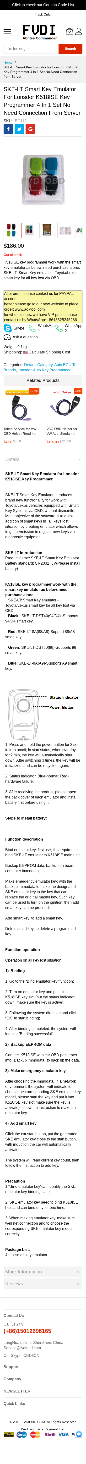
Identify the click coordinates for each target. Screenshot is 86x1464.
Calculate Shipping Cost (49, 352)
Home (9, 62)
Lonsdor (24, 370)
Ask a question (25, 337)
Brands (10, 370)
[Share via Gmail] (30, 129)
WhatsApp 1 (47, 328)
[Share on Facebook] (8, 129)
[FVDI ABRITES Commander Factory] (39, 31)
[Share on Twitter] (19, 129)
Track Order (43, 14)
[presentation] (5, 5)
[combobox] (31, 49)
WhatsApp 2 (73, 328)
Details (12, 459)
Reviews (14, 1283)
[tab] (43, 459)
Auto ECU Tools (67, 365)
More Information (23, 1271)
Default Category (38, 365)
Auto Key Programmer (51, 370)
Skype (19, 328)
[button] (11, 230)
